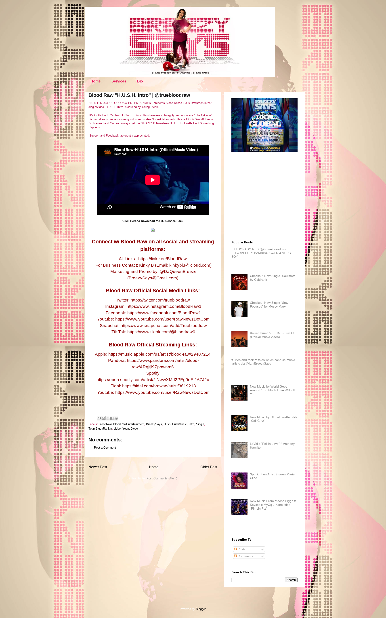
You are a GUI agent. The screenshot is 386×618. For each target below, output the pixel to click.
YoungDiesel (130, 428)
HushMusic (179, 424)
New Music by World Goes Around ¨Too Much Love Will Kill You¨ (272, 390)
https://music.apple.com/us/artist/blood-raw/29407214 (159, 354)
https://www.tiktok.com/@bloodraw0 (161, 331)
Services (118, 81)
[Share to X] (107, 418)
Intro (191, 424)
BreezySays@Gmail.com (153, 278)
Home (95, 81)
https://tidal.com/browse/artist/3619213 (159, 386)
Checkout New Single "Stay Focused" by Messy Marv (269, 304)
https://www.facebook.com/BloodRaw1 (164, 312)
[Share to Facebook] (112, 418)
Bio (140, 81)
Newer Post (97, 467)
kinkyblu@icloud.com (189, 265)
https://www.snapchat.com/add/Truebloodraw (164, 325)
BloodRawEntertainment (128, 424)
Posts (241, 549)
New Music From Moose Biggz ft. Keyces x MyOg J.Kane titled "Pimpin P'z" (273, 504)
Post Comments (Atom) (162, 478)
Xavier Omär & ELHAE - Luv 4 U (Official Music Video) (273, 335)
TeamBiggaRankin (100, 428)
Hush (167, 424)
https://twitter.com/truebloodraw (160, 300)
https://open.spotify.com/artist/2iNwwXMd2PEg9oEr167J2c (152, 379)
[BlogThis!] (103, 418)
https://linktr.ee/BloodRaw (162, 258)
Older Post (208, 467)
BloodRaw (105, 424)
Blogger (201, 609)
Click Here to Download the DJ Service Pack (152, 221)
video (117, 428)
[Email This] (99, 418)
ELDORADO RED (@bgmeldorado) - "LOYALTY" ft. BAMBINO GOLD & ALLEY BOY (261, 253)
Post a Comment (105, 447)
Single (200, 424)
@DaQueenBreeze (178, 271)
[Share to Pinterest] (116, 418)
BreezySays (154, 424)
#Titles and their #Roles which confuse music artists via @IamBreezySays (263, 361)
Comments (245, 556)
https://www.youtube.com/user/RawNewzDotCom (162, 319)
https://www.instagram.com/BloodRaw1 (164, 306)
